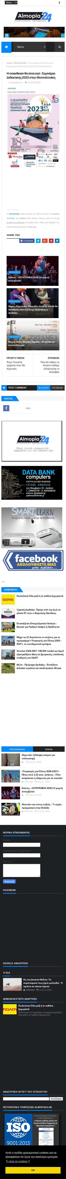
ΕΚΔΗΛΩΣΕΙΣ (20, 63)
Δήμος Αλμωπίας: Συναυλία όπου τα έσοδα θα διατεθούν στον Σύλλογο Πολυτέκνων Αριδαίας (33, 309)
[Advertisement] (33, 710)
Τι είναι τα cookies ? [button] (18, 1161)
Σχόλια (49, 749)
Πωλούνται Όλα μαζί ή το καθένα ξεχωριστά (40, 596)
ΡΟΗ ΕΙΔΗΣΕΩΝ (17, 749)
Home (10, 63)
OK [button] (33, 1170)
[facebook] (59, 3)
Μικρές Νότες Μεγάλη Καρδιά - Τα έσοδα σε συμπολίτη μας (31, 343)
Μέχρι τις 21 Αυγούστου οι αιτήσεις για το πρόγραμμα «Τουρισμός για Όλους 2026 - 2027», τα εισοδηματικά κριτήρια (39, 640)
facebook (57, 388)
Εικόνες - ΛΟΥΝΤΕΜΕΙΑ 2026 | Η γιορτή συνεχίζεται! (28, 279)
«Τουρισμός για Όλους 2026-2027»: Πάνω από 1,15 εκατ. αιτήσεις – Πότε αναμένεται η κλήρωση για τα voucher (42, 774)
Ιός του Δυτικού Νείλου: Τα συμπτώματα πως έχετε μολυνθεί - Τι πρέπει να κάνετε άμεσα (43, 983)
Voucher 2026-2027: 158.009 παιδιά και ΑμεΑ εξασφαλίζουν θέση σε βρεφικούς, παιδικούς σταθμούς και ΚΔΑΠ (40, 654)
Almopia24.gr (14, 214)
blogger (44, 388)
